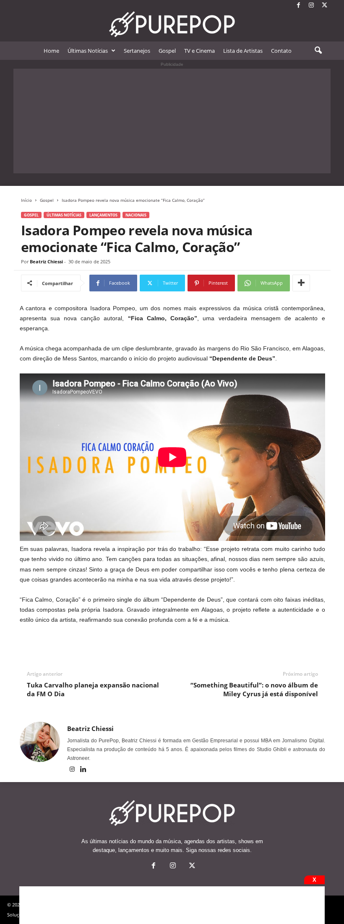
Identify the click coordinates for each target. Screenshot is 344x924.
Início (26, 200)
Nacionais (135, 215)
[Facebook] (298, 5)
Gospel (167, 50)
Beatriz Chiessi (46, 261)
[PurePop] (172, 24)
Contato (281, 50)
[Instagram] (311, 5)
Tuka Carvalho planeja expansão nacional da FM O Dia (93, 689)
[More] (301, 283)
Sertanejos (137, 50)
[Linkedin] (83, 770)
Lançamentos (103, 215)
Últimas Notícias (88, 50)
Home (51, 50)
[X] (324, 5)
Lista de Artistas (243, 50)
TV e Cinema (199, 50)
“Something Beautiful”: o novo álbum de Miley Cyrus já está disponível (254, 689)
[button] (318, 50)
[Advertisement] (172, 121)
